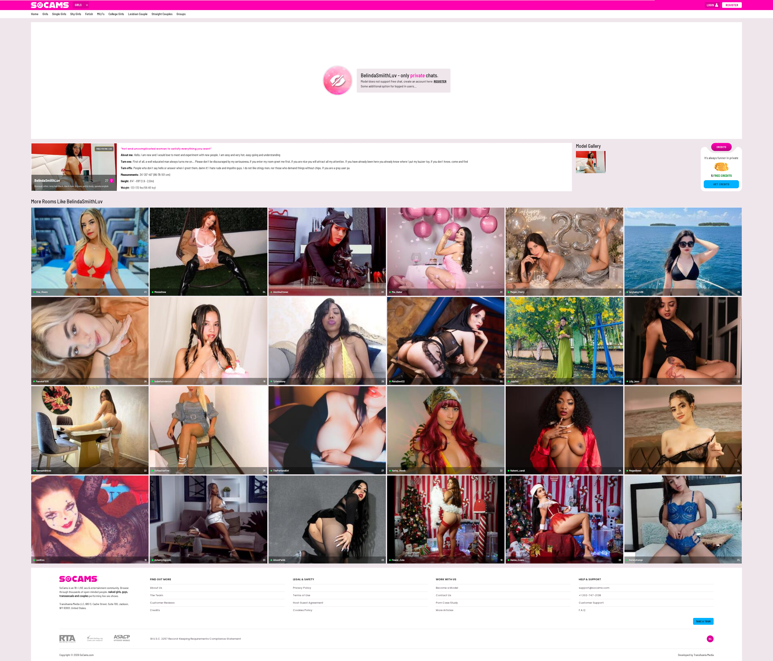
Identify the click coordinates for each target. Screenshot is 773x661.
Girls (45, 14)
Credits (155, 610)
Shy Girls (75, 14)
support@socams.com (594, 588)
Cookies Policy (302, 610)
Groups (181, 14)
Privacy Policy (302, 588)
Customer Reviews (162, 603)
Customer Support (591, 603)
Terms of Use (301, 595)
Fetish (89, 14)
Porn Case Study (447, 603)
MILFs (100, 14)
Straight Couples (162, 14)
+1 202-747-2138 (590, 595)
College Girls (116, 14)
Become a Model (447, 588)
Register (732, 5)
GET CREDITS (721, 184)
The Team (156, 595)
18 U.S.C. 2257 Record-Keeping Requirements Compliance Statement (195, 638)
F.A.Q (582, 610)
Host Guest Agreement (308, 603)
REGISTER (440, 81)
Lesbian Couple (138, 14)
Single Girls (59, 14)
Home (34, 14)
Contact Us (443, 595)
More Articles (444, 610)
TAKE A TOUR (703, 621)
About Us (156, 588)
